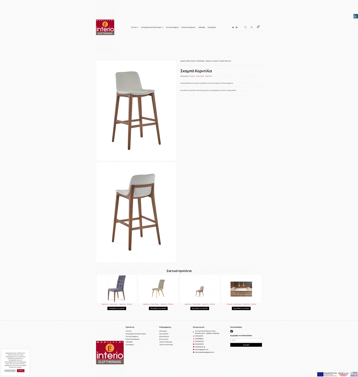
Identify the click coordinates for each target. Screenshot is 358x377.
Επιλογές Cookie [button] (10, 370)
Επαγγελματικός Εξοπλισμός (151, 27)
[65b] (136, 212)
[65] (136, 110)
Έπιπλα (134, 27)
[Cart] (258, 27)
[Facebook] (231, 331)
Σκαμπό (215, 61)
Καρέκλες (105, 304)
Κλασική (230, 304)
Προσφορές (212, 27)
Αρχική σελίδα (185, 61)
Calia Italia (201, 27)
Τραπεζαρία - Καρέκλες (204, 61)
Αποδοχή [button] (20, 370)
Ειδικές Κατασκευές (188, 27)
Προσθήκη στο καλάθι (117, 308)
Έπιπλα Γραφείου (172, 27)
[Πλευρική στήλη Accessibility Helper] (356, 16)
